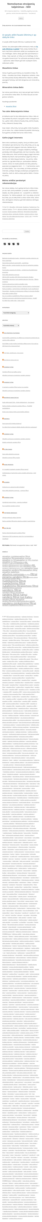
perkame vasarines (18, 1018)
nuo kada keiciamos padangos (19, 821)
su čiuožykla (22, 922)
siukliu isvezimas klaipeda (15, 1171)
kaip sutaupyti (6, 863)
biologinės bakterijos (26, 1131)
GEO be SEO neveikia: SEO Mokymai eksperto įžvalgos (17, 277)
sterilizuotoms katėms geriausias (18, 734)
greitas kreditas (28, 793)
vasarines (5, 990)
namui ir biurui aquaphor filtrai (31, 692)
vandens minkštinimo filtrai (26, 661)
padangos (6, 588)
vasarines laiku (13, 990)
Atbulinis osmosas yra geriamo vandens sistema (16, 375)
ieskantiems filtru (28, 884)
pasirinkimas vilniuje (18, 776)
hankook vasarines (17, 997)
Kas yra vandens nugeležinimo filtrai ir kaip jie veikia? (17, 296)
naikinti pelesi (33, 939)
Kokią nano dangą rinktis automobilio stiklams (15, 412)
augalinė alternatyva (23, 856)
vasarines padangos (28, 605)
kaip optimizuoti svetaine (18, 758)
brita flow (13, 915)
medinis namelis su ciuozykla (28, 800)
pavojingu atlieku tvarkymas (31, 955)
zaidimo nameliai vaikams (27, 941)
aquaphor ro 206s (22, 562)
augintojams (22, 882)
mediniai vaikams (7, 1164)
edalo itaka (15, 861)
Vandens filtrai (8, 367)
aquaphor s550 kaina (8, 565)
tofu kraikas (11, 849)
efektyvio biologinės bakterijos (23, 892)
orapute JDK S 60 (30, 953)
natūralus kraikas (19, 1152)
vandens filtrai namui (14, 594)
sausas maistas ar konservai (10, 802)
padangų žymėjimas (27, 616)
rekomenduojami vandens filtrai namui (21, 652)
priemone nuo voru (18, 710)
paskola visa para (33, 1025)
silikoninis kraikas (23, 847)
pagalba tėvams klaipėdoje (10, 1211)
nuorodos (24, 859)
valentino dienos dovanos (25, 1207)
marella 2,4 (25, 913)
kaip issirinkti (31, 873)
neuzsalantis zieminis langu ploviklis (12, 1056)
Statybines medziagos (10, 513)
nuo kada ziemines (8, 765)
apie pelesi (20, 1021)
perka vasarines (27, 997)
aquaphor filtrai (23, 556)
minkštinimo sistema (33, 624)
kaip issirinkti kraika (13, 899)
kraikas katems (21, 908)
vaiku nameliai (6, 922)
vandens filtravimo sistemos (12, 601)
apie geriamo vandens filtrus (18, 631)
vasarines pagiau (23, 1007)
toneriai (15, 946)
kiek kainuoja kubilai (33, 734)
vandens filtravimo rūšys (21, 619)
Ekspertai (7, 419)
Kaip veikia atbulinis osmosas (10, 275)
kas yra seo (28, 713)
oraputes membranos (8, 955)
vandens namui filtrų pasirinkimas (11, 649)
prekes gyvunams (19, 852)
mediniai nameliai (12, 917)
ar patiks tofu (13, 856)
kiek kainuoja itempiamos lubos (16, 781)
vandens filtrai (11, 590)
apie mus (11, 859)
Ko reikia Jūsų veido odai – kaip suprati (13, 300)
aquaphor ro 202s (20, 706)
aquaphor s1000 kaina (8, 568)
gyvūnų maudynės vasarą (9, 901)
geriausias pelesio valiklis (14, 753)
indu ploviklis (18, 955)
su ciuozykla (14, 922)
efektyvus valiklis (16, 934)
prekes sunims (32, 868)
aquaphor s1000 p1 (20, 568)
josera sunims (31, 840)
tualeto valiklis (35, 948)
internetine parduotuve (8, 866)
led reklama (26, 877)
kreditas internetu (33, 795)
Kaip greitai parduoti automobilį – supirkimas (15, 263)
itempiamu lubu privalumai (21, 779)
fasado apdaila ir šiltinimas (15, 212)
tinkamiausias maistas (27, 880)
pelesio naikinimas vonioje (21, 936)
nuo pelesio (21, 974)
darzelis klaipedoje (22, 964)
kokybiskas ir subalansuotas (23, 866)
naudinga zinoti (6, 997)
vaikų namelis (22, 917)
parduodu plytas (7, 214)
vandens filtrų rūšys (26, 654)
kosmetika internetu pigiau (23, 960)
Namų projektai (8, 464)
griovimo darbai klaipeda (24, 927)
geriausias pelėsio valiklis (9, 720)
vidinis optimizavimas (17, 1035)
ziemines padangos (28, 814)
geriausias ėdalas (13, 882)
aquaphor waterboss (10, 572)
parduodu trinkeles (18, 214)
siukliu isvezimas (6, 1176)
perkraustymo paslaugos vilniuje (15, 835)
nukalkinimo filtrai (12, 585)
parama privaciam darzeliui (27, 774)
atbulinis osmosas (13, 574)
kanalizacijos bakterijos (27, 889)
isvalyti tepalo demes (24, 802)
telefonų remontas (19, 713)
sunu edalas (36, 837)
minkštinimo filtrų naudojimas (18, 624)
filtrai (33, 574)
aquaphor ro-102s (35, 689)
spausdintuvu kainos (8, 950)
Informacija (19, 207)
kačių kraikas (18, 910)
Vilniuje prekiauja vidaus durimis (11, 517)
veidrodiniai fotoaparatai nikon (10, 1033)
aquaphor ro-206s (7, 701)
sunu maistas (28, 837)
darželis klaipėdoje (28, 969)
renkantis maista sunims (27, 1033)
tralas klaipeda (12, 927)
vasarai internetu (7, 1016)
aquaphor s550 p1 (19, 565)
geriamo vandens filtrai (15, 576)
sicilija (4, 1030)
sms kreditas (22, 1028)
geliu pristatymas (21, 957)
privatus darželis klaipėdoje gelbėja (18, 967)
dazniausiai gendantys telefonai (16, 729)
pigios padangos (30, 807)
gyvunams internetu (16, 863)
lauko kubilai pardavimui (31, 710)
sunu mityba (35, 861)
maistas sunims (22, 896)
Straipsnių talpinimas (8, 219)
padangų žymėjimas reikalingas (16, 741)
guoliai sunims (17, 842)
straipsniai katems (7, 788)
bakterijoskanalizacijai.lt (8, 964)
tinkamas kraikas (31, 908)
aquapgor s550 (7, 692)
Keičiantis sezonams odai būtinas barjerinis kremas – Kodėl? (19, 298)
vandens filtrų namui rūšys (14, 647)
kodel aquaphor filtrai (28, 694)
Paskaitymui (32, 207)
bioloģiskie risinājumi (9, 772)
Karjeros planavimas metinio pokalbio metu (15, 284)
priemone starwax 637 (8, 931)
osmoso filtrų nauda (25, 621)
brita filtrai (27, 575)
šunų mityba (20, 901)
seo (11, 588)
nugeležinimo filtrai (13, 583)
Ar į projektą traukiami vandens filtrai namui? (15, 469)
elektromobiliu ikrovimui (32, 830)
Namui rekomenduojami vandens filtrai (13, 533)
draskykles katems (22, 797)
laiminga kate (17, 788)
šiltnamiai (31, 894)
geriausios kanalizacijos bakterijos (25, 772)
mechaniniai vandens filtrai (11, 579)
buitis (10, 760)
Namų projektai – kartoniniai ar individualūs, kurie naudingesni (20, 289)
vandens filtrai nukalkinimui (31, 626)
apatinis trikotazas (32, 957)
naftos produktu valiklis (13, 1030)
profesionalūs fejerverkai (9, 908)
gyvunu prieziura (29, 852)
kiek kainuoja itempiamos (10, 783)
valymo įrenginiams (18, 948)
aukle (27, 974)
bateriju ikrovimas (11, 953)
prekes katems (23, 868)
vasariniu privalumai (32, 1004)
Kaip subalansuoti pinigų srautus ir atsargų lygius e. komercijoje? (21, 286)
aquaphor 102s (10, 706)
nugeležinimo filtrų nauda (9, 663)
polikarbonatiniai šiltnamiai (9, 875)
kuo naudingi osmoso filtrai (23, 635)
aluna (12, 913)
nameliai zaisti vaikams (17, 943)
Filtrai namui (8, 449)
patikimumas (21, 953)
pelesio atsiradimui (29, 1021)
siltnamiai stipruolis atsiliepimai (23, 765)
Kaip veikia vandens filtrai (9, 293)
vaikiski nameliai (32, 920)
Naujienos (26, 207)
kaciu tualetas (24, 844)
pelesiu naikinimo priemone (21, 939)
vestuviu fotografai (21, 950)
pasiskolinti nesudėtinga (18, 790)
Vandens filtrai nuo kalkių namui (11, 372)
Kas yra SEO (7, 528)
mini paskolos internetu (28, 1077)
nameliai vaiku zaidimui (14, 1169)
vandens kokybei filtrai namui (30, 647)
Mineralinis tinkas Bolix (30, 212)
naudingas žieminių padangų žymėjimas (24, 743)
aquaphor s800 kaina (8, 566)
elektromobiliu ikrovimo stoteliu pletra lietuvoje (15, 739)
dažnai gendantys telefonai (10, 736)
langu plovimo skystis (30, 812)
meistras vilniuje (29, 835)
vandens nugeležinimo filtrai (12, 605)
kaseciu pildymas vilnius (24, 946)
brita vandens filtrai (12, 894)
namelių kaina (15, 1162)
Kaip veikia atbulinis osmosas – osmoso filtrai (15, 490)
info (30, 849)
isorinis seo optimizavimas (22, 755)
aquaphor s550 (22, 563)
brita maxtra (5, 1155)
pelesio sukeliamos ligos (21, 1025)
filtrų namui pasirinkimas (20, 638)
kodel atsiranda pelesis (30, 767)
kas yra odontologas (28, 910)
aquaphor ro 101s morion (27, 560)
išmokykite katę (11, 1080)
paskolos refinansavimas (9, 797)
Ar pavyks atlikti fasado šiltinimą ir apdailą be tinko (19, 35)
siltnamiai (21, 786)
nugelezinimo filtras (14, 580)
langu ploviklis (6, 814)
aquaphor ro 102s (9, 562)
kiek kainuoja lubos (23, 783)
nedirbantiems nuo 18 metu (9, 1028)
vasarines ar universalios (16, 986)
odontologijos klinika (7, 837)
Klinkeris (6, 482)
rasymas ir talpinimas (30, 986)
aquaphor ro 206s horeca (9, 563)
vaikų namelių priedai (19, 1190)
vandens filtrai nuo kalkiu (17, 597)
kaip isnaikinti (33, 936)
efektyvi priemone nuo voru (17, 748)
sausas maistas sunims (21, 849)
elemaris (19, 915)
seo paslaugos (17, 588)
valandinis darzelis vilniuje (10, 840)
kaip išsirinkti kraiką (20, 1150)
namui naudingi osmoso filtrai (16, 633)
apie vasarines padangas (32, 1018)
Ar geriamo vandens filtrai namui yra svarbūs (15, 387)
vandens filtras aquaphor (13, 599)
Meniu (21, 18)
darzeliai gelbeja (6, 776)
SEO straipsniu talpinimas (12, 333)
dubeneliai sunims (28, 842)
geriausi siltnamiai (22, 873)
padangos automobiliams (20, 978)
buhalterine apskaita (12, 774)
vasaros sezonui (19, 1014)
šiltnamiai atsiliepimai (16, 877)
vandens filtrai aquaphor (13, 592)
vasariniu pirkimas (11, 993)
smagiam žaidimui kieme (23, 725)
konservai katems (12, 847)
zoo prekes (26, 915)
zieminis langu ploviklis (17, 812)
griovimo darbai (33, 577)
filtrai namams (25, 640)
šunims (12, 854)
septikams (27, 948)
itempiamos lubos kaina (33, 781)
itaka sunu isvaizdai (25, 861)
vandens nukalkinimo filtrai (26, 668)
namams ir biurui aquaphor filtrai (12, 694)
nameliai (29, 917)
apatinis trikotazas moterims (20, 962)
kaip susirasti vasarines (29, 1016)
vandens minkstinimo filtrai (19, 603)
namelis (26, 1167)
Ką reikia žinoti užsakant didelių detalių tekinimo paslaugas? (19, 427)
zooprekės (32, 906)
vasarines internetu (19, 988)
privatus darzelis (7, 779)
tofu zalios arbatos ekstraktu (20, 828)
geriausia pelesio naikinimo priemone (12, 1023)
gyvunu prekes (26, 788)
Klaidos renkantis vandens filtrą (11, 442)
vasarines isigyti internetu (27, 1009)
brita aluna (18, 913)
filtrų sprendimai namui (18, 645)
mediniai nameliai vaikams (30, 976)
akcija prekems (12, 873)
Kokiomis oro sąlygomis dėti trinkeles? (13, 487)
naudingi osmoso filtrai (8, 635)
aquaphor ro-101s (24, 689)
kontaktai (4, 859)
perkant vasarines (30, 1014)
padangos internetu (29, 805)
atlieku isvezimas (7, 978)
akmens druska (34, 1030)
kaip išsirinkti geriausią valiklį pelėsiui (29, 722)
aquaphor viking (30, 570)
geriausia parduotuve (29, 863)
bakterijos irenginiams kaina (23, 931)
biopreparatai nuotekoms (27, 929)
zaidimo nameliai (20, 1188)
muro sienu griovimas (33, 950)
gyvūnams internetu (22, 903)
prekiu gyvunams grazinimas (17, 830)
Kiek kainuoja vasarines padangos (25, 823)
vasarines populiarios (30, 995)
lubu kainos (33, 783)
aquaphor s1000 (30, 566)
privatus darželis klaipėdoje (21, 971)
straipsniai (35, 882)
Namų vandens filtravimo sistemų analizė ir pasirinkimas (18, 521)
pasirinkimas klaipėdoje (15, 969)
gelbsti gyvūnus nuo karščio (27, 899)
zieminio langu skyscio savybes (21, 769)
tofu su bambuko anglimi (9, 1073)
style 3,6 (7, 915)
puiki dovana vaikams (9, 725)
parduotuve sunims (14, 981)
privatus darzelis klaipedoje (14, 976)
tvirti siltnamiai (22, 875)
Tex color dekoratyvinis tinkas (15, 216)
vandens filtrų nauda (7, 628)
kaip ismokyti (26, 870)
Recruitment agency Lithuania (16, 924)
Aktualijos (12, 207)
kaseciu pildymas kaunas (19, 1192)
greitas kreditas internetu (15, 1040)
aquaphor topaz (31, 568)
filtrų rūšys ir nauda (8, 626)
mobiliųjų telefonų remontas (22, 746)
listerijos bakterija (7, 769)
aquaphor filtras (9, 558)
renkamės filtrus (15, 880)
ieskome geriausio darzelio (32, 776)
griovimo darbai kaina (9, 957)
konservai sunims (15, 844)
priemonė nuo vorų (7, 713)
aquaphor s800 (29, 565)
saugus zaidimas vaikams (17, 762)
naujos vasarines (22, 993)
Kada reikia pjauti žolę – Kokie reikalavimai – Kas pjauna (18, 402)
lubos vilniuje (14, 786)
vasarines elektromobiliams (18, 1000)
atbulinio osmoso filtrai (33, 628)
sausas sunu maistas (8, 870)
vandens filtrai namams (15, 1218)
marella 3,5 (32, 913)
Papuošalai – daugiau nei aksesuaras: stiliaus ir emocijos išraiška (20, 291)
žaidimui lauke (23, 920)
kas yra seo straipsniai (28, 753)
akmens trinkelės (23, 209)
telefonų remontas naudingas (21, 727)
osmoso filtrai (30, 585)
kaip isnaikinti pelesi (7, 1025)
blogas (29, 882)
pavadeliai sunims (12, 868)
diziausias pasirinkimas (15, 1002)
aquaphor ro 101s (9, 560)
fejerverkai (19, 884)
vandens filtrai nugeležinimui (25, 663)
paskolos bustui (7, 833)
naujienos (17, 859)
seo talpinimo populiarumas (22, 983)
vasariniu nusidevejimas (32, 1011)
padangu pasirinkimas (15, 1065)
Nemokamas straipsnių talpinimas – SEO (21, 5)
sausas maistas (29, 901)
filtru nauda (10, 887)
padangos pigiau (6, 816)
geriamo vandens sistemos (13, 671)
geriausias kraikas (13, 906)
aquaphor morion (24, 558)
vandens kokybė (29, 601)
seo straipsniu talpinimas (18, 673)
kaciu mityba (27, 833)
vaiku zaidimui (35, 769)
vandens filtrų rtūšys (27, 649)
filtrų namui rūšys (15, 654)
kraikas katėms (12, 903)
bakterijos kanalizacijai (8, 960)
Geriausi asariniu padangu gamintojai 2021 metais (16, 826)
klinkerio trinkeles (14, 929)
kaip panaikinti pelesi (8, 1185)
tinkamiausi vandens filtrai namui (17, 642)
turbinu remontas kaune (32, 786)
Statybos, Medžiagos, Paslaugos (13, 353)
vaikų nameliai (18, 1159)
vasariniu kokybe (6, 995)
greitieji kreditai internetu (20, 795)
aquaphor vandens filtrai (13, 570)
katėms (18, 854)
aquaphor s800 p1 (19, 566)
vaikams (15, 760)
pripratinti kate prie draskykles (10, 800)
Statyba (9, 209)
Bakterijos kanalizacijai (11, 360)
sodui (3, 894)
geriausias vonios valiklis (26, 736)
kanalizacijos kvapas (14, 889)
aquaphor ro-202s (11, 699)
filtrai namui (14, 659)
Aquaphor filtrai (11, 106)
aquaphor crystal (9, 556)
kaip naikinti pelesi (7, 939)
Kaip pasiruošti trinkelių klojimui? (11, 423)
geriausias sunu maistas (14, 1141)
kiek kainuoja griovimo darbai (10, 941)
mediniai (34, 1159)
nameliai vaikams (13, 920)
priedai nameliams (7, 1159)
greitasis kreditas (18, 793)
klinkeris (11, 936)
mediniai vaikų (6, 1162)
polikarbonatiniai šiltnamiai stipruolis (12, 767)
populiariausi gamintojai (8, 1021)
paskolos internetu (31, 790)
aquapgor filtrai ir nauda (26, 685)
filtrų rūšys (6, 624)
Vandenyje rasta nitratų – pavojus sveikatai (14, 502)
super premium (19, 837)
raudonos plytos (29, 214)
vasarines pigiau (32, 993)
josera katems (22, 840)
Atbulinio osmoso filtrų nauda (11, 457)
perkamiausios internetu (15, 1148)
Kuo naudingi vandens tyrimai (11, 506)
